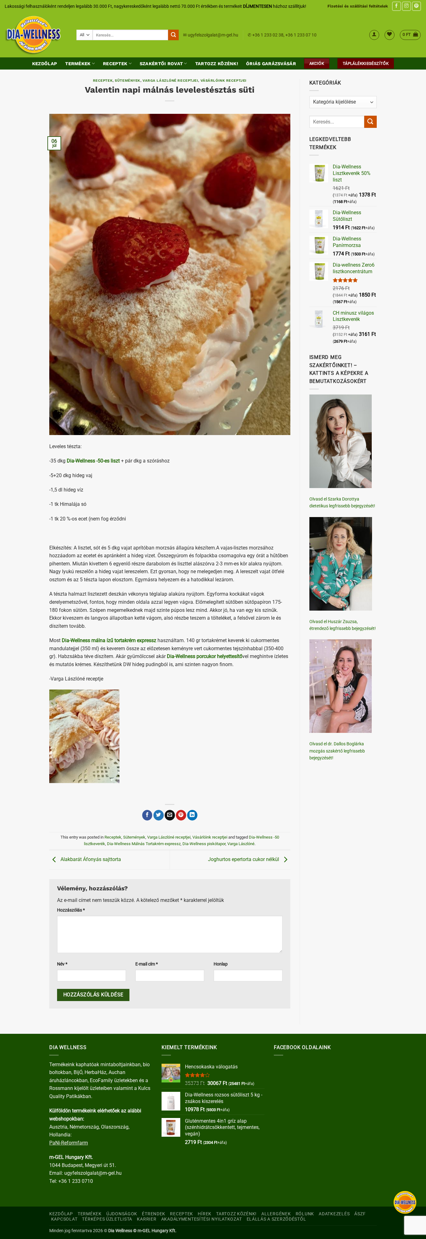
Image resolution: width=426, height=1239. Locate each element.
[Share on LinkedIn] (192, 815)
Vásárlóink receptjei (224, 81)
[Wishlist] (390, 35)
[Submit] (173, 35)
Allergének (276, 1214)
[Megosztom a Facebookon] (147, 815)
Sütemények (127, 81)
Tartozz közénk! (216, 63)
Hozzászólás (71, 910)
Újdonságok (121, 1214)
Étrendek (153, 1214)
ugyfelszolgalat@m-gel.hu (213, 34)
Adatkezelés (334, 1214)
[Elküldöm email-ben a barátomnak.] (170, 815)
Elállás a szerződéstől (276, 1219)
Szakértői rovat (161, 63)
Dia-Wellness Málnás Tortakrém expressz (144, 843)
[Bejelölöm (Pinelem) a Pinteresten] (181, 815)
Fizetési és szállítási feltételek (357, 6)
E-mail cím (146, 964)
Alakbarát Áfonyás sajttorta (90, 859)
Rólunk (305, 1214)
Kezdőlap (44, 63)
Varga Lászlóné (240, 843)
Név (62, 964)
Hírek (204, 1214)
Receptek (115, 63)
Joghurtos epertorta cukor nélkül (244, 859)
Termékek (77, 63)
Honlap (221, 964)
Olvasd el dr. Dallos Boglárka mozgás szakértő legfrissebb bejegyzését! (337, 750)
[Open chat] (405, 1202)
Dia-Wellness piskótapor (203, 843)
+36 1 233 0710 (75, 1181)
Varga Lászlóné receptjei (170, 81)
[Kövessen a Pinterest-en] (416, 6)
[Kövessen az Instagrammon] (406, 6)
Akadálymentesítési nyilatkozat (201, 1219)
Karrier (146, 1219)
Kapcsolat (64, 1219)
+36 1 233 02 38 (267, 34)
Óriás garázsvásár (271, 63)
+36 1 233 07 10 (301, 34)
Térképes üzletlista (107, 1219)
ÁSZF (359, 1214)
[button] (374, 35)
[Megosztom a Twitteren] (158, 815)
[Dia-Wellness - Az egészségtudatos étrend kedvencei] (36, 34)
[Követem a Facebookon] (396, 6)
